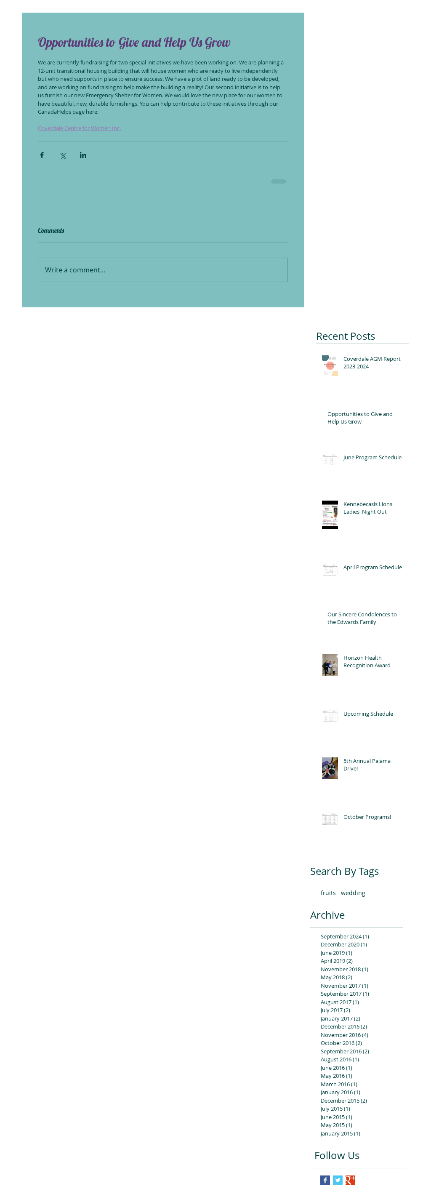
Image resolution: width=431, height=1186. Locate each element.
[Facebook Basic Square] (325, 1180)
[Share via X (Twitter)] (63, 155)
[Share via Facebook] (42, 155)
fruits (328, 893)
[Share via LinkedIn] (83, 155)
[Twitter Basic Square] (338, 1180)
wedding (353, 893)
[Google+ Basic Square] (350, 1180)
